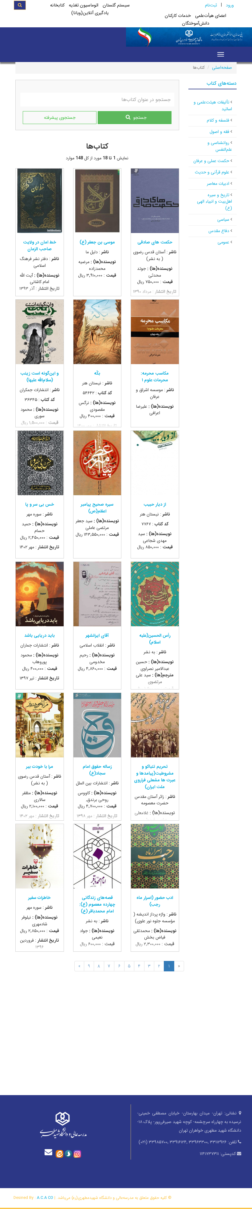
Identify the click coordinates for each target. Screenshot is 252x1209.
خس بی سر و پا (39, 504)
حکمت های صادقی (154, 242)
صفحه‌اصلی (222, 67)
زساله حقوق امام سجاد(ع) (97, 770)
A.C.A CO (45, 1198)
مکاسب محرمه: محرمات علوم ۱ (155, 376)
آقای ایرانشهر (97, 635)
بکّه (97, 373)
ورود (230, 5)
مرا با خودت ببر (39, 766)
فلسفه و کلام (218, 120)
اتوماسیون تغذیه (83, 5)
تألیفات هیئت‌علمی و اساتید (213, 105)
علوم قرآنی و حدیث (212, 172)
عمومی (223, 242)
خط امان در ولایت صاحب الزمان (39, 245)
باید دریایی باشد (39, 635)
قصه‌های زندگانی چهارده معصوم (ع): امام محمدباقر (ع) (97, 904)
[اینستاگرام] (77, 1153)
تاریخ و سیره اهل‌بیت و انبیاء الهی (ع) (214, 202)
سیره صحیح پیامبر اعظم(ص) (97, 508)
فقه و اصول (219, 131)
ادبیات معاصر (218, 183)
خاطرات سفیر (39, 897)
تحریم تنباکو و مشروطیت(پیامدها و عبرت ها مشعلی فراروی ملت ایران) (154, 776)
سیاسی (223, 219)
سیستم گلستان (116, 5)
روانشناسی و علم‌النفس (219, 146)
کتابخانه (57, 5)
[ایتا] (59, 1153)
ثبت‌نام (211, 5)
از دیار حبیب (155, 504)
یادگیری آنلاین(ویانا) (89, 13)
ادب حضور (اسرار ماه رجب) (154, 901)
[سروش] (68, 1153)
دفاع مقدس (218, 230)
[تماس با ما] (49, 1152)
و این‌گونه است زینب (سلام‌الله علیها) (39, 376)
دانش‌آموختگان (195, 23)
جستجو (140, 117)
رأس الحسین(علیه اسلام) (155, 639)
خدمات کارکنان (178, 15)
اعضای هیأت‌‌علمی (210, 15)
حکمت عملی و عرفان (211, 160)
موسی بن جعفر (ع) (97, 242)
